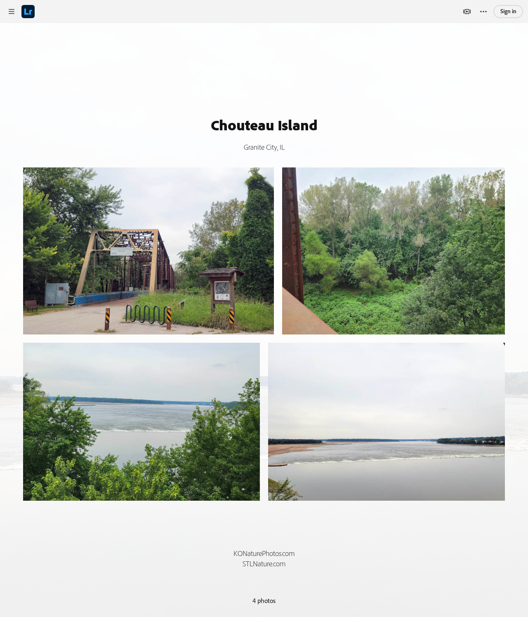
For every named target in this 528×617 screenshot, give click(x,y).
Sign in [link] (508, 11)
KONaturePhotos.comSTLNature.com (264, 558)
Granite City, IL (264, 147)
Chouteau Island (264, 124)
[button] (11, 11)
